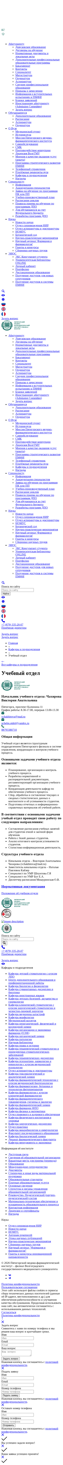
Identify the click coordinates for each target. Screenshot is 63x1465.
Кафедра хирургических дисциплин (30, 1123)
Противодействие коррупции (33, 150)
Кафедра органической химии (26, 1036)
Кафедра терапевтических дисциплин (31, 1058)
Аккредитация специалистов (32, 187)
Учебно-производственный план (35, 197)
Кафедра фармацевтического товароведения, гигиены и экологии (30, 1100)
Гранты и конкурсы (27, 247)
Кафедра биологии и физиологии (28, 986)
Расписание (22, 119)
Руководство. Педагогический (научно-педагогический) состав (31, 1197)
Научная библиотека (20, 1042)
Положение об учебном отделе (19, 893)
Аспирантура (23, 81)
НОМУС (20, 231)
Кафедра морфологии (21, 1017)
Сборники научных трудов (31, 250)
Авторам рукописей (20, 1235)
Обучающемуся (17, 112)
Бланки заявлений (26, 100)
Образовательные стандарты (25, 1179)
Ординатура (22, 78)
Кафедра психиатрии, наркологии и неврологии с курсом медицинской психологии (29, 1064)
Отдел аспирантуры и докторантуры (37, 228)
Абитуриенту (16, 43)
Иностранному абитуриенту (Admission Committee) (32, 105)
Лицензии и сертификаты (23, 1210)
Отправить (8, 1425)
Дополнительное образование (33, 115)
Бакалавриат (22, 65)
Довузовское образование (30, 47)
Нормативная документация (23, 886)
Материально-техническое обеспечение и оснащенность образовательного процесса (33, 1203)
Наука (12, 219)
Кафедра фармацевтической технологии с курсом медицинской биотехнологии (33, 1081)
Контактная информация (23, 1207)
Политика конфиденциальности (20, 1284)
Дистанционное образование (32, 272)
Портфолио (22, 269)
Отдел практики (18, 1126)
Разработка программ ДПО (31, 216)
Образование (16, 1163)
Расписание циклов (27, 200)
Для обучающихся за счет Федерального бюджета (30, 211)
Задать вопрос (23, 109)
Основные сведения (20, 1185)
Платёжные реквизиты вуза (31, 172)
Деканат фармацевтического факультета (32, 1139)
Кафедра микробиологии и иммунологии (33, 1130)
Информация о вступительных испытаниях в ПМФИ (33, 95)
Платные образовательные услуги (28, 1182)
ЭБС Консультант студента (31, 256)
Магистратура (23, 75)
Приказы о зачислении (29, 90)
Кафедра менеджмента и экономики (29, 1142)
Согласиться (8, 1312)
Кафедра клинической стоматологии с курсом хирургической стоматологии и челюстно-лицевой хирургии (31, 1008)
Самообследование (26, 144)
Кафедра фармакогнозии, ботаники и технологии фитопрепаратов (30, 1088)
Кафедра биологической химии (27, 1136)
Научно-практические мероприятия (36, 237)
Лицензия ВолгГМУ (27, 153)
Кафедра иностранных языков (26, 995)
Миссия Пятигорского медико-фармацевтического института (33, 139)
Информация (23, 184)
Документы (15, 1170)
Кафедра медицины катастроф (26, 1014)
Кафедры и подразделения (31, 175)
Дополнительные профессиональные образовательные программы (37, 61)
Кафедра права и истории (23, 1045)
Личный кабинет (25, 266)
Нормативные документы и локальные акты (31, 55)
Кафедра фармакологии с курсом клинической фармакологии (28, 1094)
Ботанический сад (26, 234)
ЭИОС (12, 253)
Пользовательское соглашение (19, 1287)
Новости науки (24, 222)
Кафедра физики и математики (26, 1111)
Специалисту (16, 181)
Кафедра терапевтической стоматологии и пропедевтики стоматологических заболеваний (33, 1051)
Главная (13, 643)
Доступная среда (18, 1154)
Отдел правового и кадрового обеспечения (34, 1114)
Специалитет (23, 72)
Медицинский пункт (27, 131)
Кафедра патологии (20, 1039)
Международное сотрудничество (28, 1166)
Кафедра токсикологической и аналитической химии (26, 1075)
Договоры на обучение (29, 50)
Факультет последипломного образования (33, 1133)
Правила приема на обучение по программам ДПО (34, 205)
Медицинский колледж (22, 1020)
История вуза (23, 134)
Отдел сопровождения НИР (32, 225)
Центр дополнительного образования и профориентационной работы (31, 981)
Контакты (21, 68)
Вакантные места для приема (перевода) (32, 1160)
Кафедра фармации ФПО (23, 1108)
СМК (18, 147)
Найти (6, 593)
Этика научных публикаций (25, 1238)
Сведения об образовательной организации (34, 1157)
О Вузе (12, 128)
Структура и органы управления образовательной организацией (27, 1190)
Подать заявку (10, 1395)
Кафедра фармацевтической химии (29, 1105)
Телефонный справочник (30, 169)
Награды (20, 178)
